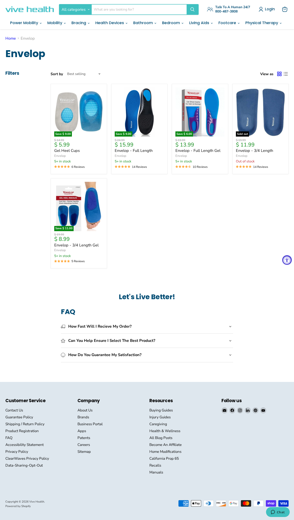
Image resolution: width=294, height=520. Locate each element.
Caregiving (158, 424)
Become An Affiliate (165, 444)
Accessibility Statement (24, 444)
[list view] (285, 74)
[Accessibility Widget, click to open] (287, 260)
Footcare (227, 22)
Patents (83, 437)
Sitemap (84, 451)
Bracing (79, 22)
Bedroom (171, 22)
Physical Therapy (262, 22)
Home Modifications (165, 451)
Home (10, 38)
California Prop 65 (164, 458)
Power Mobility (24, 22)
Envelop (60, 156)
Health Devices (110, 22)
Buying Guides (161, 410)
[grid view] (279, 74)
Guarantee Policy (19, 417)
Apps (81, 430)
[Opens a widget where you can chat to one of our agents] (278, 512)
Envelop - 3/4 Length (254, 150)
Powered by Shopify (18, 506)
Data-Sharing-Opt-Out (24, 465)
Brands (83, 417)
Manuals (156, 472)
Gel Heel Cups (67, 150)
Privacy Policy (16, 451)
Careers (83, 444)
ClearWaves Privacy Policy (27, 458)
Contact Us (14, 410)
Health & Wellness (164, 430)
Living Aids (199, 22)
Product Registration (22, 430)
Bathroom (143, 22)
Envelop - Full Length (134, 150)
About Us (85, 410)
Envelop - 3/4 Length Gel (76, 245)
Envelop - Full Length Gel (197, 150)
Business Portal (90, 424)
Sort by (57, 74)
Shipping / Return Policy (25, 424)
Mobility (55, 22)
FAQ (8, 437)
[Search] (192, 9)
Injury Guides (160, 417)
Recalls (155, 465)
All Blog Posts (160, 437)
